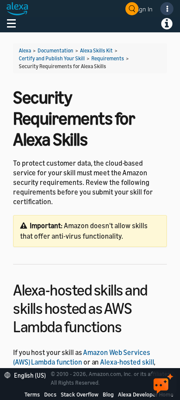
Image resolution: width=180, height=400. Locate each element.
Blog (108, 394)
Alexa (25, 50)
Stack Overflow (79, 394)
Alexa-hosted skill (127, 362)
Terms (32, 394)
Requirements (107, 58)
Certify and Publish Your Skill (52, 58)
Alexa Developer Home (145, 394)
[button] (27, 374)
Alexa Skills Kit (96, 50)
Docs (50, 394)
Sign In (143, 9)
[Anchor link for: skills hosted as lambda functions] (129, 325)
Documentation (55, 50)
